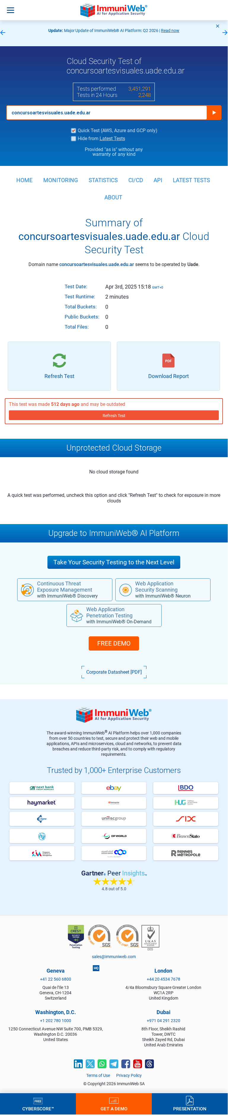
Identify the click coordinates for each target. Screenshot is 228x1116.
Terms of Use (98, 1075)
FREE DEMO (113, 643)
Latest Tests (112, 138)
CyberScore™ (38, 1108)
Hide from (101, 138)
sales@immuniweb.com (114, 956)
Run (214, 112)
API (158, 180)
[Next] (225, 33)
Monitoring (60, 180)
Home (24, 180)
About (113, 197)
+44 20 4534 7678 (163, 979)
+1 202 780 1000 (55, 1020)
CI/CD (135, 180)
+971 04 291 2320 (163, 1020)
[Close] (217, 26)
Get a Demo (114, 1108)
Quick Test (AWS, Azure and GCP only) (117, 130)
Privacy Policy (129, 1075)
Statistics (103, 180)
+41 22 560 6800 (55, 979)
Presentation (189, 1108)
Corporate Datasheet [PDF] (114, 672)
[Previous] (2, 33)
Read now (170, 30)
